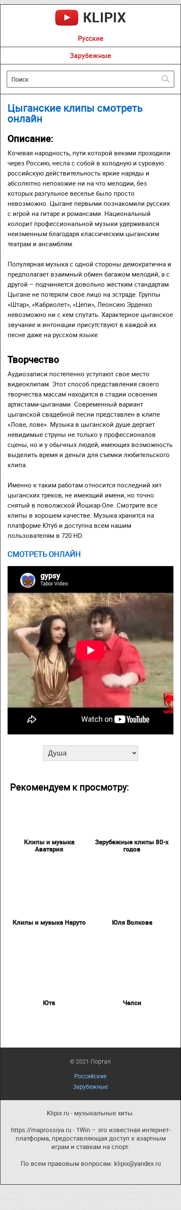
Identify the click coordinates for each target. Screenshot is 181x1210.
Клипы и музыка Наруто (49, 922)
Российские (90, 1076)
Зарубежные (90, 55)
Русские (91, 38)
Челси (132, 1002)
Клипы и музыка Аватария (49, 845)
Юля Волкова (132, 922)
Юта (49, 1002)
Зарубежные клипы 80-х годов (132, 845)
